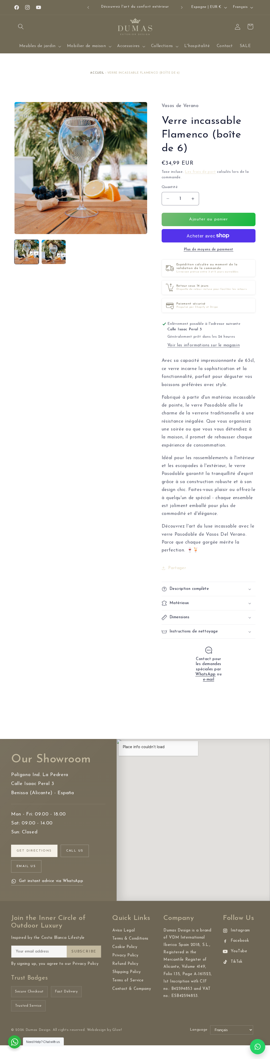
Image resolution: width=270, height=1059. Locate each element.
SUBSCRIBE (83, 952)
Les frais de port (200, 172)
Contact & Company (131, 989)
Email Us (26, 866)
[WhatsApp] (257, 1046)
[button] (21, 26)
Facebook (240, 941)
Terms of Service (128, 980)
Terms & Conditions (130, 939)
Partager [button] (177, 568)
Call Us (75, 850)
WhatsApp (205, 674)
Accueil (97, 73)
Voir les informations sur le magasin (203, 345)
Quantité (170, 187)
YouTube (239, 951)
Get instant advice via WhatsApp (51, 881)
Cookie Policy (124, 947)
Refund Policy (125, 964)
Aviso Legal (123, 931)
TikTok (237, 962)
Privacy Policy (125, 955)
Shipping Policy (126, 972)
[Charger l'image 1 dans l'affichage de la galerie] (27, 252)
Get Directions (34, 850)
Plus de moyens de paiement (208, 249)
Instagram (240, 931)
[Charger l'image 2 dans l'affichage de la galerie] (54, 252)
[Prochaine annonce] (181, 7)
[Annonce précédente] (88, 7)
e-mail (208, 680)
